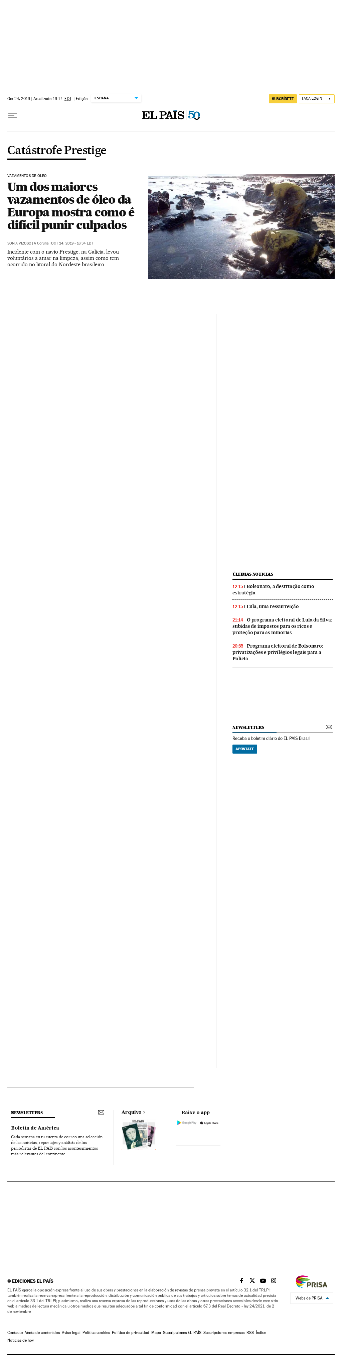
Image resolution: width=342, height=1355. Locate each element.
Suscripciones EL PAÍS (182, 1333)
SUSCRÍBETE (283, 98)
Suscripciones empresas (223, 1333)
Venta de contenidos (42, 1333)
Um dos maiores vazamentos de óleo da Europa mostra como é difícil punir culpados (70, 205)
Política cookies (96, 1333)
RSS (250, 1333)
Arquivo (132, 1112)
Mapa (156, 1333)
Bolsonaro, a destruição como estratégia (273, 589)
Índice (261, 1333)
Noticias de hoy (20, 1340)
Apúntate (244, 749)
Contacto (15, 1333)
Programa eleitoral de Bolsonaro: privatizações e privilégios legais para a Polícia (277, 652)
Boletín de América (35, 1128)
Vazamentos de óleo (27, 176)
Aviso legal (71, 1333)
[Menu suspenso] (12, 115)
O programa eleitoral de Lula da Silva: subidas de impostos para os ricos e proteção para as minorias (282, 626)
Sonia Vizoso (19, 243)
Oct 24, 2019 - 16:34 (72, 243)
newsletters (248, 727)
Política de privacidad (130, 1333)
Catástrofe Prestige (57, 150)
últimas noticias (252, 574)
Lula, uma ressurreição (272, 606)
